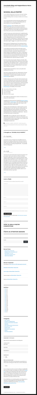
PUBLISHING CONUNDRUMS (10, 329)
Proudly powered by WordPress (20, 392)
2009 (5, 309)
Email (5, 201)
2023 (5, 291)
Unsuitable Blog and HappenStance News (17, 5)
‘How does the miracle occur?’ (10, 254)
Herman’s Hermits (24, 100)
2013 (5, 304)
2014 (5, 302)
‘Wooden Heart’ (13, 101)
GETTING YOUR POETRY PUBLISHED (11, 322)
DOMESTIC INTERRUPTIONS (10, 321)
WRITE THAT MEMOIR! (9, 255)
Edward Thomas (6, 86)
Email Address (6, 350)
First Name (6, 344)
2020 (5, 295)
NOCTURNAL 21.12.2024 (9, 253)
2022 (5, 292)
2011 (5, 306)
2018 (5, 297)
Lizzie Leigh (6, 271)
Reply (5, 147)
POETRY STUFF (7, 327)
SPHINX (6, 330)
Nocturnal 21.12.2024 (8, 326)
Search (5, 239)
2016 (5, 300)
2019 (5, 296)
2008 (5, 310)
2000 (5, 311)
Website (5, 206)
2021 (5, 294)
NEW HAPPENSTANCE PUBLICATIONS (11, 325)
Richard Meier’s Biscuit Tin (9, 250)
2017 (5, 299)
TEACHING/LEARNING (9, 331)
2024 (5, 290)
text (6, 356)
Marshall (5, 267)
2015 (5, 301)
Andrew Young (6, 76)
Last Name (5, 347)
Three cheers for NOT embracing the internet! (17, 264)
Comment (6, 183)
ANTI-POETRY (7, 320)
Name (5, 197)
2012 (5, 305)
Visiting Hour (9, 25)
